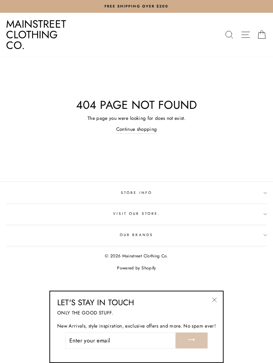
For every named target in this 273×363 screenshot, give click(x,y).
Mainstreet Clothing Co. (36, 34)
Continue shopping (136, 129)
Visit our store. (136, 213)
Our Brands (136, 235)
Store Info (136, 192)
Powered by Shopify (136, 268)
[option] (136, 6)
